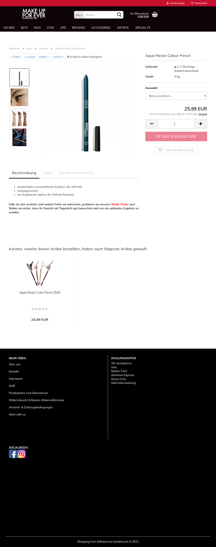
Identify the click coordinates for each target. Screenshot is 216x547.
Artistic (123, 27)
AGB (12, 385)
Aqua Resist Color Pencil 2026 (39, 292)
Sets (24, 27)
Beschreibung (24, 172)
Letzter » (58, 56)
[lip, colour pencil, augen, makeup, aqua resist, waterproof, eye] (86, 107)
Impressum (16, 378)
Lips (63, 27)
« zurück (29, 56)
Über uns (14, 364)
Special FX (142, 27)
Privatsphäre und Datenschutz (28, 393)
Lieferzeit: (151, 66)
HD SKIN (9, 27)
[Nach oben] (204, 541)
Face (37, 27)
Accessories (101, 27)
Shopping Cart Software (92, 541)
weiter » (44, 56)
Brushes (78, 27)
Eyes (50, 27)
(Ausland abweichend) (186, 70)
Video (48, 172)
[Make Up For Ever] (34, 13)
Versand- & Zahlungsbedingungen (31, 407)
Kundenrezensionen (76, 172)
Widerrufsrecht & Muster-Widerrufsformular (37, 400)
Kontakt (14, 371)
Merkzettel (200, 3)
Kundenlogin (177, 3)
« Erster (15, 56)
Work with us (17, 414)
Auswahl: (151, 88)
